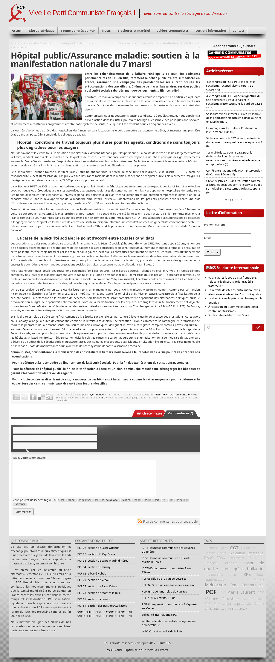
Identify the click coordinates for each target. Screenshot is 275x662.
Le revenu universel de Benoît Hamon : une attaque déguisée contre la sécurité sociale (52, 45)
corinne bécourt (252, 548)
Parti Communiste (247, 584)
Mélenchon (215, 585)
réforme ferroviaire (222, 598)
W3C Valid (114, 650)
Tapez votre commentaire (29, 458)
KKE (247, 574)
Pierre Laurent (241, 592)
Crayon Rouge (95, 394)
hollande (255, 569)
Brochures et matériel (134, 31)
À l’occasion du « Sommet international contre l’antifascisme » (233, 309)
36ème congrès (216, 548)
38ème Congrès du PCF (78, 31)
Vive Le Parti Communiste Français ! (82, 13)
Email (207, 238)
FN (262, 558)
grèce (226, 568)
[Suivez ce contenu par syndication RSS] (211, 267)
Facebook (33, 397)
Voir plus (234, 200)
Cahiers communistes (173, 31)
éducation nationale (231, 608)
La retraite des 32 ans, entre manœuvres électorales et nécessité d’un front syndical (235, 292)
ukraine (259, 604)
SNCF (208, 603)
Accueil (17, 31)
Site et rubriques (41, 31)
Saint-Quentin (254, 599)
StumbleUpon (49, 397)
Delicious (41, 397)
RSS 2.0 (103, 397)
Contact (238, 31)
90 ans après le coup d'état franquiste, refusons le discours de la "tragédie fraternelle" (232, 282)
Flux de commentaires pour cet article (170, 521)
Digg (24, 397)
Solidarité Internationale (238, 267)
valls (208, 608)
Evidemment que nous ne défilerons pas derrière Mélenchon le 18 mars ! (158, 43)
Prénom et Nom (214, 224)
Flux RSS (165, 643)
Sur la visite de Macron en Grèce (228, 315)
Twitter (16, 397)
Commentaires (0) (180, 413)
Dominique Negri (216, 553)
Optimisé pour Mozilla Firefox (146, 650)
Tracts (106, 31)
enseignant (236, 558)
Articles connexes (149, 413)
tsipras (238, 603)
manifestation (216, 579)
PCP (222, 592)
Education (237, 553)
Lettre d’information (211, 31)
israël (233, 574)
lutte (260, 574)
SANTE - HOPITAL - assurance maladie (175, 394)
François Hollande (221, 563)
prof (261, 592)
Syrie (217, 603)
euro (251, 557)
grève (238, 568)
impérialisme (214, 574)
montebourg (255, 579)
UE (249, 603)
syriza (226, 603)
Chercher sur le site (258, 327)
